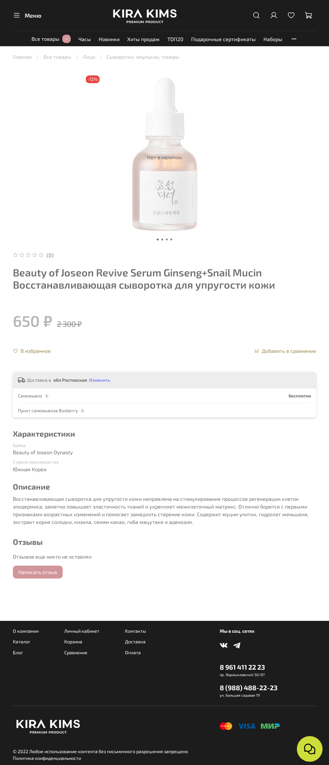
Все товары (45, 39)
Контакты (135, 631)
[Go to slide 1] (158, 239)
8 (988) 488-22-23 (249, 687)
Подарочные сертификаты (223, 39)
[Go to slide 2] (162, 239)
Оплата (133, 652)
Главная (22, 57)
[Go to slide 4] (171, 239)
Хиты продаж (143, 39)
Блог (18, 652)
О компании (26, 631)
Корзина (73, 641)
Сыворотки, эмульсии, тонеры (143, 57)
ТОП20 (175, 39)
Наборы (272, 39)
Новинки (109, 39)
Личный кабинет (81, 631)
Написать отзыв (37, 572)
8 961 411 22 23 (242, 667)
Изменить (99, 380)
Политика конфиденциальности (47, 758)
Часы (84, 39)
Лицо (89, 57)
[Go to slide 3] (167, 239)
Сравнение (75, 652)
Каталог (22, 641)
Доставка (135, 641)
